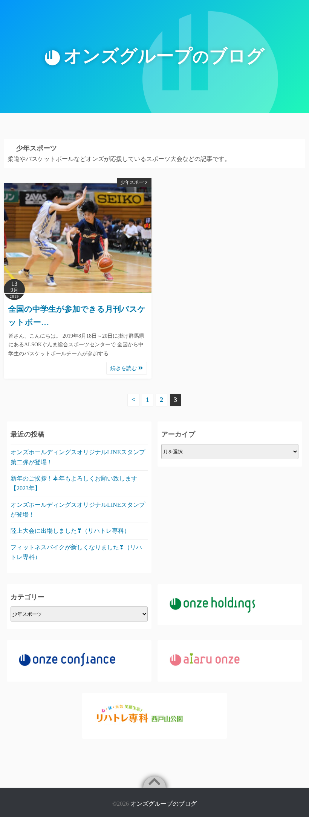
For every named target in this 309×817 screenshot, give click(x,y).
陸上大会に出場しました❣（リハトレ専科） (70, 530)
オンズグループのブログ (163, 803)
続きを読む (124, 368)
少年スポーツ (134, 182)
